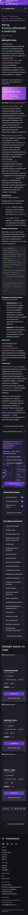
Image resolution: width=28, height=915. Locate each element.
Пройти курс (14, 96)
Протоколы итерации (13, 562)
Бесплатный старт (14, 698)
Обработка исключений (14, 574)
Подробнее (14, 694)
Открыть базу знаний (14, 636)
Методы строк (10, 530)
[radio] (16, 808)
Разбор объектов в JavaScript (12, 549)
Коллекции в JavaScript (13, 602)
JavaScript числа (11, 554)
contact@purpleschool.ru (9, 904)
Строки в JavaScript (12, 526)
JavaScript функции (12, 566)
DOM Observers (11, 588)
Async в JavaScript (12, 620)
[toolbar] (14, 808)
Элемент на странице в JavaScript (13, 583)
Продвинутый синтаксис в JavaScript (13, 629)
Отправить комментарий (15, 824)
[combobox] (8, 809)
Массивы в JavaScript (13, 624)
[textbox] (14, 813)
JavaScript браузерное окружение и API (13, 607)
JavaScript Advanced (8, 178)
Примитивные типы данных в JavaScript (12, 539)
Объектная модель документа (12, 593)
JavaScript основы (12, 616)
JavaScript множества (13, 534)
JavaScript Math (11, 558)
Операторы (10, 544)
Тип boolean (10, 612)
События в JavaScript (13, 578)
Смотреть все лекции (14, 513)
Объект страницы (12, 598)
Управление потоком (13, 570)
